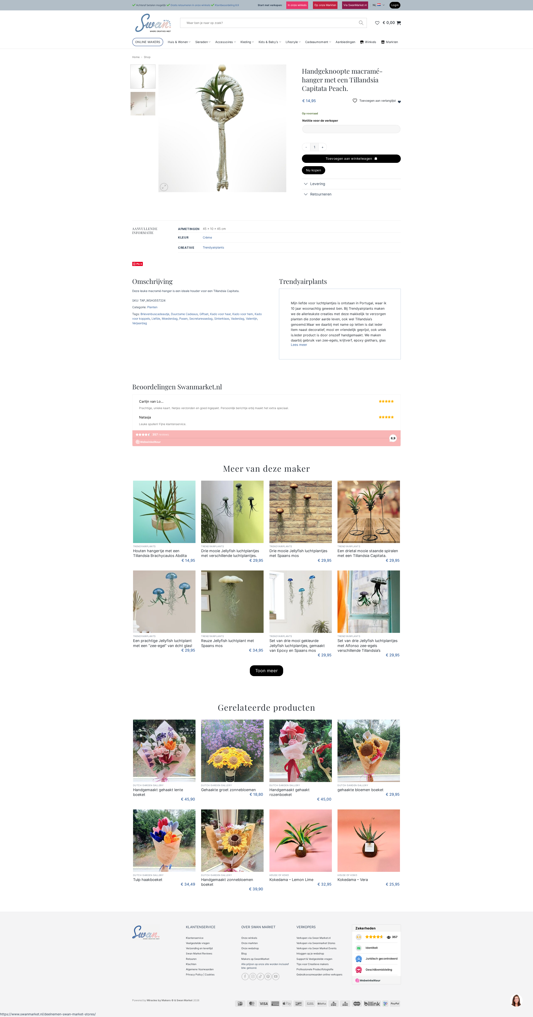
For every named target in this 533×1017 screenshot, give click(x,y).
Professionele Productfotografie (314, 969)
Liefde (156, 318)
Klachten (191, 964)
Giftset (203, 314)
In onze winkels (297, 5)
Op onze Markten (325, 5)
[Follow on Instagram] (253, 976)
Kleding (245, 42)
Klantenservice (194, 937)
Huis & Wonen (178, 42)
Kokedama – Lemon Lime (291, 879)
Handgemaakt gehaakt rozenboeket (289, 792)
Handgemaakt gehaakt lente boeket (158, 792)
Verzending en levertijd (199, 948)
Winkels (370, 42)
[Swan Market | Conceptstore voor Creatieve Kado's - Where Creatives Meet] (153, 23)
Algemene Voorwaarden (200, 969)
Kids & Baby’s (268, 42)
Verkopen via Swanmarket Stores (315, 943)
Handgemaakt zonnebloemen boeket (227, 882)
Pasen (183, 318)
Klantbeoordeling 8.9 (227, 5)
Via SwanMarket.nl (355, 5)
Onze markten (249, 943)
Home (135, 57)
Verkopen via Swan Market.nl (313, 937)
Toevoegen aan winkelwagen (349, 159)
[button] (395, 5)
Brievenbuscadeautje (155, 314)
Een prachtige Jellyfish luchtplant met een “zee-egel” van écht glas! (162, 643)
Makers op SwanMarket (255, 958)
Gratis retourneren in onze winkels (190, 5)
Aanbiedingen (345, 42)
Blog (244, 953)
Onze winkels (249, 937)
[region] (516, 1000)
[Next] (278, 128)
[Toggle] (306, 184)
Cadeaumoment (316, 42)
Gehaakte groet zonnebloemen (228, 790)
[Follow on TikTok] (260, 976)
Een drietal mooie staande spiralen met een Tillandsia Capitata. (367, 553)
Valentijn (251, 318)
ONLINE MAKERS (147, 42)
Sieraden (201, 42)
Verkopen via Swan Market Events (316, 948)
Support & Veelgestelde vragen (314, 958)
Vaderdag (237, 318)
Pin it (139, 263)
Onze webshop (250, 948)
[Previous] (166, 128)
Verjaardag (139, 323)
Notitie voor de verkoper (320, 120)
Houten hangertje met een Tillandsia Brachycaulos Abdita (160, 553)
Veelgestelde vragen (198, 943)
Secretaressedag (201, 318)
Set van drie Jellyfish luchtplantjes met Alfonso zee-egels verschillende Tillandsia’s (367, 645)
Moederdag (170, 318)
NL (374, 5)
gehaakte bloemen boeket (360, 790)
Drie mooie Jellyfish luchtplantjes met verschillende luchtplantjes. (230, 553)
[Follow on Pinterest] (268, 976)
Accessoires (224, 42)
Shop (147, 57)
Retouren (191, 958)
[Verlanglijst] (377, 22)
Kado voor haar (220, 314)
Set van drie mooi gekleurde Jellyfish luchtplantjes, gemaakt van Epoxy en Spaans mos (297, 645)
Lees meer (299, 345)
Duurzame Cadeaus (184, 314)
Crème (207, 237)
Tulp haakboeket (147, 879)
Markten (392, 42)
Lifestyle (292, 42)
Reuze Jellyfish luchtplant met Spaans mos (227, 643)
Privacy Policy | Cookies (200, 974)
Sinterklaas (221, 318)
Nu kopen (313, 170)
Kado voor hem (242, 314)
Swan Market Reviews (199, 953)
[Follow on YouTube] (275, 976)
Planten (152, 307)
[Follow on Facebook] (245, 976)
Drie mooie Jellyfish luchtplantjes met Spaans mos (298, 553)
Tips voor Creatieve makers (312, 964)
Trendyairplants (213, 247)
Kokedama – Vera (352, 879)
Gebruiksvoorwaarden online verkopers (319, 974)
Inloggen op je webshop (310, 953)
